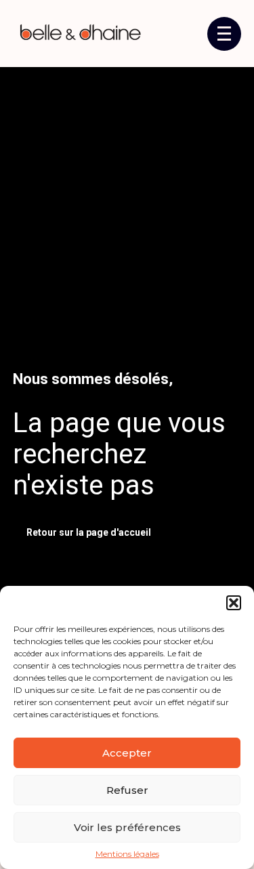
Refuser (127, 790)
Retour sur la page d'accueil (88, 532)
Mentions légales (127, 854)
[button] (233, 603)
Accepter (127, 752)
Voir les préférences (127, 827)
